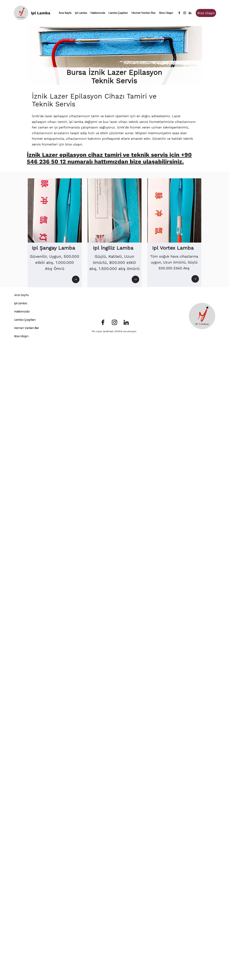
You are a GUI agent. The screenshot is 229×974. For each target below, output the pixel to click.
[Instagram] (184, 13)
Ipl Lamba (20, 303)
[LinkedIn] (190, 13)
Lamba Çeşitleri (24, 320)
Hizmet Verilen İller (26, 328)
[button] (118, 13)
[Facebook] (179, 13)
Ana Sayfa (21, 295)
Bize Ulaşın (21, 336)
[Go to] (75, 279)
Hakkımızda (22, 311)
